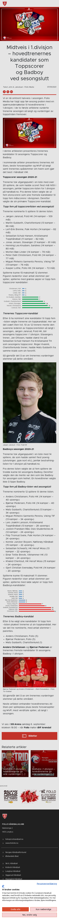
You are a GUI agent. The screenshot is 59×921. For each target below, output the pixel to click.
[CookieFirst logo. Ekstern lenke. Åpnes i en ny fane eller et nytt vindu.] (3, 886)
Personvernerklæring (47, 883)
